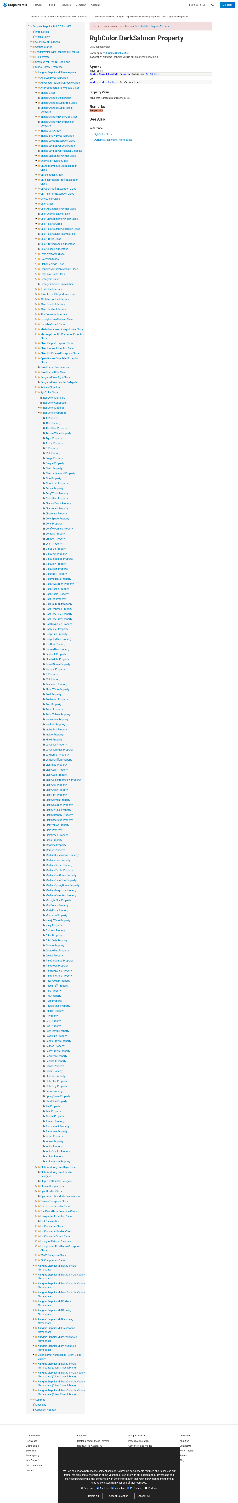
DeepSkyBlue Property (59, 639)
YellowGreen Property (58, 1161)
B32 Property (53, 453)
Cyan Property (54, 543)
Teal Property (53, 1111)
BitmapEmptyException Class (57, 135)
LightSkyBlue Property (58, 809)
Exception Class (49, 259)
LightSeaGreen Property (59, 804)
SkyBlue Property (55, 1076)
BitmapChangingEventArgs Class (59, 116)
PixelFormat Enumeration (54, 367)
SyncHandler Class (51, 1191)
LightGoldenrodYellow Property (63, 779)
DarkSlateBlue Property (59, 614)
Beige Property (54, 458)
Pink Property (53, 995)
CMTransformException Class (57, 193)
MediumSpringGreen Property (62, 885)
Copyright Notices (45, 1409)
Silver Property (54, 1071)
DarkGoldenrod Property (59, 558)
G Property (52, 674)
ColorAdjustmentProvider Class (58, 208)
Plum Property (54, 1000)
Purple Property (55, 1010)
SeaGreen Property (56, 1056)
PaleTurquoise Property (59, 970)
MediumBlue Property (58, 860)
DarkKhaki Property (57, 573)
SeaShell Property (56, 1061)
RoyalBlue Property (57, 1035)
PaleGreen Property (57, 965)
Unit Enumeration (49, 1221)
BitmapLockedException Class (57, 140)
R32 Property (53, 1020)
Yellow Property (55, 1156)
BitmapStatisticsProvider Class (58, 155)
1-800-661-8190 (197, 5)
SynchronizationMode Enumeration (60, 1196)
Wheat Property (54, 1141)
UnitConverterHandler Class (56, 1231)
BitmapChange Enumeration (55, 97)
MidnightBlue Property (58, 900)
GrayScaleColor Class (52, 274)
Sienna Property (55, 1066)
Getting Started (43, 46)
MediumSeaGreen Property (61, 875)
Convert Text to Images (140, 1446)
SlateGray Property (56, 1086)
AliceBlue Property (56, 428)
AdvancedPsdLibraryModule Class (60, 82)
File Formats (42, 56)
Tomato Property (55, 1121)
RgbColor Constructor (55, 402)
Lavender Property (56, 744)
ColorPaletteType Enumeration (57, 233)
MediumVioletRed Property (61, 895)
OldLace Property (56, 930)
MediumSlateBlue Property (61, 880)
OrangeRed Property (57, 950)
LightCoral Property (57, 769)
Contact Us (185, 1446)
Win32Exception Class (53, 1255)
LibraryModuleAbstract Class (57, 319)
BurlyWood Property (57, 493)
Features (38, 5)
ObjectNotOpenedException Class (59, 353)
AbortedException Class (54, 77)
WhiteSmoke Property (58, 1151)
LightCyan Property (56, 774)
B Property (52, 448)
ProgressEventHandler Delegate (58, 382)
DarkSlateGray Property (59, 619)
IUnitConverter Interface (54, 314)
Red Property (53, 1025)
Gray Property (53, 704)
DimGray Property (56, 644)
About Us (184, 1441)
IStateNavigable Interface (54, 299)
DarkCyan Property (56, 553)
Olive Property (54, 935)
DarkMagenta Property (58, 578)
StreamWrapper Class (52, 1186)
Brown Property (54, 488)
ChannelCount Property (59, 503)
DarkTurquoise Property (59, 624)
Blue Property (53, 478)
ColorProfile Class (50, 238)
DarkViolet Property (57, 629)
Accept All (144, 1495)
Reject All (93, 1495)
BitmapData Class (50, 130)
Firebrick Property (56, 654)
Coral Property (54, 523)
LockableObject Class (52, 324)
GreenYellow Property (58, 714)
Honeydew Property (57, 719)
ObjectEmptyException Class (56, 343)
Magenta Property (56, 845)
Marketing (120, 1488)
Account (95, 5)
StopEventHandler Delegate (56, 1181)
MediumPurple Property (59, 870)
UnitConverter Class (51, 1226)
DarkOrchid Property (57, 593)
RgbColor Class (158, 16)
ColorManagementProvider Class (59, 218)
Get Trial (227, 5)
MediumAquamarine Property (62, 855)
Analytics (104, 1488)
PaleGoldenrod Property (59, 960)
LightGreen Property (57, 789)
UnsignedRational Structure (55, 1241)
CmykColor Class (50, 198)
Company (81, 5)
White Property (54, 1146)
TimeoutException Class (54, 1201)
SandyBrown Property (58, 1051)
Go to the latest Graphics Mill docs (152, 26)
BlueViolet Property (57, 483)
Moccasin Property (56, 915)
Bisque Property (55, 463)
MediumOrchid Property (59, 865)
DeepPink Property (56, 634)
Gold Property (53, 694)
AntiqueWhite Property (58, 433)
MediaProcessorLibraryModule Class (61, 329)
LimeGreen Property (57, 835)
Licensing (40, 1404)
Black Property (54, 468)
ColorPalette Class (51, 223)
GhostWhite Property (57, 689)
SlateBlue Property (56, 1081)
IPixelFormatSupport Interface (57, 294)
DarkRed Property (56, 598)
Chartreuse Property (57, 508)
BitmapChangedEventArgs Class (58, 102)
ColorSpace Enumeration (54, 248)
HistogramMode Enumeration (57, 284)
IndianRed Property (57, 729)
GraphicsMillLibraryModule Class (59, 269)
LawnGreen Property (57, 754)
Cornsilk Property (55, 533)
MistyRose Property (57, 910)
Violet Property (54, 1136)
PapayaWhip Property (58, 980)
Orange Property (55, 945)
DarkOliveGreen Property (60, 583)
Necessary (89, 1488)
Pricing (51, 5)
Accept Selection (118, 1495)
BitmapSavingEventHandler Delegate (61, 150)
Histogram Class (49, 279)
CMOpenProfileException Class (58, 188)
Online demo (32, 1446)
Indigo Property (54, 734)
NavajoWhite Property (58, 920)
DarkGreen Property (57, 568)
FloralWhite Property (57, 659)
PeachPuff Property (57, 985)
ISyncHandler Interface (53, 309)
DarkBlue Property (56, 548)
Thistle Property (55, 1116)
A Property (52, 418)
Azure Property (54, 443)
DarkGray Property (56, 563)
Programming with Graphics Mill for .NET (58, 51)
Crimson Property (56, 538)
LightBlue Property (56, 764)
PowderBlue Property (58, 1005)
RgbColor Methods (53, 407)
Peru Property (54, 990)
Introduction (42, 31)
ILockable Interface (51, 289)
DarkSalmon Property (59, 604)
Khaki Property (54, 739)
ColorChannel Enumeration (55, 213)
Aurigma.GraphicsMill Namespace (132, 16)
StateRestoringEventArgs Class (58, 1167)
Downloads (31, 1441)
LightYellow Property (57, 825)
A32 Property (53, 423)
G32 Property (53, 679)
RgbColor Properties (178, 16)
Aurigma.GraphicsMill (117, 53)
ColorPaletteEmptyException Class (60, 228)
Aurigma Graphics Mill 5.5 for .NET (73, 16)
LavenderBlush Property (59, 749)
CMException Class (51, 174)
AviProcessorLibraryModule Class (59, 87)
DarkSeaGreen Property (59, 609)
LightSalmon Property (58, 799)
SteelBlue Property (56, 1101)
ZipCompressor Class (52, 1260)
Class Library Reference (103, 16)
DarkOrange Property (57, 588)
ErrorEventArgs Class (52, 254)
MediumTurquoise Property (61, 890)
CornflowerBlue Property (60, 528)
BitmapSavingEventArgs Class (57, 145)
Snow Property (54, 1091)
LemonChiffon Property (59, 759)
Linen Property (54, 840)
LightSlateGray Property (59, 814)
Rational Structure (50, 387)
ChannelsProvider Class (54, 160)
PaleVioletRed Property (59, 975)
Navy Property (54, 925)
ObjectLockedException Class (57, 348)
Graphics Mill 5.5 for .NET (42, 16)
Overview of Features (47, 41)
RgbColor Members (54, 397)
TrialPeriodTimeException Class (58, 1211)
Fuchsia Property (55, 669)
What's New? (42, 36)
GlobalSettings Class (52, 264)
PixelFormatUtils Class (53, 372)
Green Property (54, 709)
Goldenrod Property (57, 699)
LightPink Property (56, 794)
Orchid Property (54, 955)
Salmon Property (55, 1046)
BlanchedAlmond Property (60, 473)
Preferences (136, 1488)
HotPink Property (55, 724)
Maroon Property (55, 850)
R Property (52, 1015)
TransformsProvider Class (55, 1206)
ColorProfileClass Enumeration (57, 243)
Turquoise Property (56, 1131)
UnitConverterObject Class (55, 1236)
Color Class (47, 203)
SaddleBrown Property (58, 1041)
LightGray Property (56, 784)
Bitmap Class (48, 92)
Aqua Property (54, 438)
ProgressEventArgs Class (55, 377)
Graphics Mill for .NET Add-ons (52, 62)
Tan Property (53, 1106)
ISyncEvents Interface (52, 304)
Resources (65, 5)
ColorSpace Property (57, 518)
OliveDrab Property (56, 940)
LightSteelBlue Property (59, 819)
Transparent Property (57, 1126)
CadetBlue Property (57, 498)
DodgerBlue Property (58, 649)
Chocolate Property (57, 513)
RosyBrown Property (57, 1030)
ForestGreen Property (58, 664)
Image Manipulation (138, 1441)
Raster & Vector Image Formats (93, 1441)
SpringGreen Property (58, 1096)
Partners (152, 1488)
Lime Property (54, 830)
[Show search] (212, 5)
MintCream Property (57, 905)
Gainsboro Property (57, 684)
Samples (40, 1399)
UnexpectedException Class (56, 1216)
